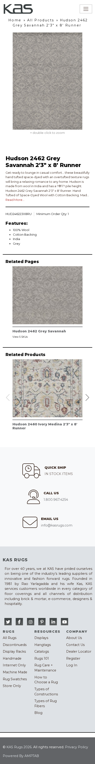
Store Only (12, 686)
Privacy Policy (76, 747)
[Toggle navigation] (86, 8)
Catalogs (41, 651)
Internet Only (14, 665)
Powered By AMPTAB (21, 756)
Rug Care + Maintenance (45, 667)
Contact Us (75, 645)
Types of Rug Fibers (45, 703)
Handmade (12, 658)
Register (73, 658)
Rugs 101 (41, 658)
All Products (40, 20)
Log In (71, 665)
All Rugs (9, 638)
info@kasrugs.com (56, 525)
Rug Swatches (15, 679)
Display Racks (14, 651)
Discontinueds (15, 645)
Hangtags (42, 645)
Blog (38, 713)
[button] (87, 397)
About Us (74, 638)
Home (14, 20)
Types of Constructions (46, 691)
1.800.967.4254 (56, 500)
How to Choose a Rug (46, 679)
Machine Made (15, 672)
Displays (41, 638)
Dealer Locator (78, 651)
